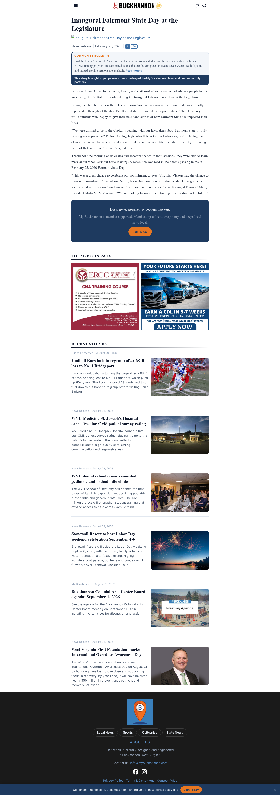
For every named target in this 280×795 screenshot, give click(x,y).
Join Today (191, 790)
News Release (80, 410)
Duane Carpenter (82, 352)
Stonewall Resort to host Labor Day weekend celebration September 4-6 (103, 536)
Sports (128, 732)
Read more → (134, 70)
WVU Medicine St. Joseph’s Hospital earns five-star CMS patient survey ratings (109, 421)
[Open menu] (75, 5)
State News (174, 732)
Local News (105, 732)
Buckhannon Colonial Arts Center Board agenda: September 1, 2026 (108, 594)
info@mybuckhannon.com (148, 763)
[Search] (204, 5)
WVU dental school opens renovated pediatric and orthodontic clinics (103, 478)
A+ (134, 46)
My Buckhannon (81, 584)
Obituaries (149, 732)
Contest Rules (167, 780)
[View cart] (197, 6)
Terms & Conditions (140, 780)
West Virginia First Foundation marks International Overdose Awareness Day (106, 652)
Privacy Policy (113, 780)
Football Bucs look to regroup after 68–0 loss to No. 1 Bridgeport (107, 363)
